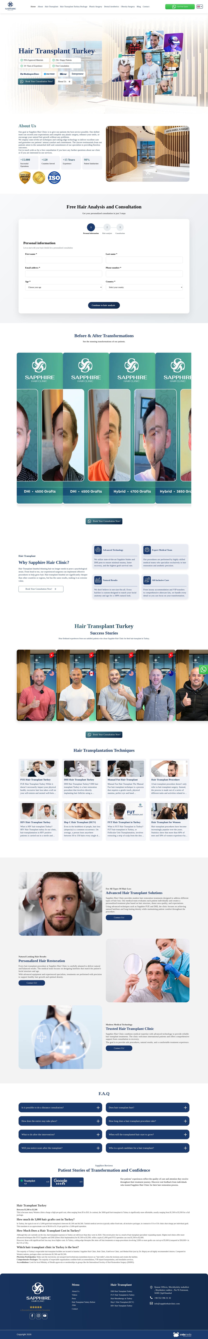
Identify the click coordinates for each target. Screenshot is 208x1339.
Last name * (111, 254)
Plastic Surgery (95, 6)
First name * (31, 254)
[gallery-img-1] (40, 428)
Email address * (32, 268)
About (40, 6)
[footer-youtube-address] (44, 1316)
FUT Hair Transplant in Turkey (122, 1295)
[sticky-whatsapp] (203, 669)
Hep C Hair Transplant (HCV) (122, 1302)
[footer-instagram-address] (38, 1316)
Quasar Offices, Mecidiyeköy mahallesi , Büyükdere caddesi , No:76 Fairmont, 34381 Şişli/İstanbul (171, 1290)
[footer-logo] (38, 1292)
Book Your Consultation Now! (39, 589)
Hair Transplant (51, 6)
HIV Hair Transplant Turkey (121, 1306)
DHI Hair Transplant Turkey (121, 1291)
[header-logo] (10, 7)
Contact (146, 6)
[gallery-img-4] (178, 428)
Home (33, 6)
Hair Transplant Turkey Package (73, 6)
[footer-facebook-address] (32, 1316)
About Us (62, 81)
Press (74, 1298)
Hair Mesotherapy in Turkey (121, 1298)
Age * (27, 281)
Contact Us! (119, 917)
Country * (110, 281)
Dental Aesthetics (111, 6)
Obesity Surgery (128, 6)
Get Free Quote (182, 7)
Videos (74, 1295)
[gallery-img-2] (86, 428)
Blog (139, 6)
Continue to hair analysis (103, 305)
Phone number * (113, 268)
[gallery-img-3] (132, 428)
